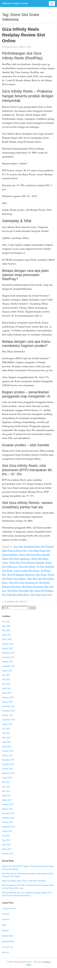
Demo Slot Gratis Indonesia (16, 558)
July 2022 (6, 835)
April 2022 (6, 844)
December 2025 (8, 652)
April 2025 (6, 688)
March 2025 (7, 693)
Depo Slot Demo (27, 566)
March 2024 (7, 746)
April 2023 (6, 795)
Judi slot (5, 952)
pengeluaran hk (8, 941)
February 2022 (8, 853)
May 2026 (6, 630)
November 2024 (8, 710)
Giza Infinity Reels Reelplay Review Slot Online (23, 35)
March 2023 (7, 800)
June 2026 (6, 626)
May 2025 (6, 684)
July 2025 (6, 675)
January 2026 (7, 648)
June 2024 (6, 733)
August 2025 (7, 670)
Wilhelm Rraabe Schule (15, 3)
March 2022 (7, 849)
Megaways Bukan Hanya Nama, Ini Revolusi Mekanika (24, 880)
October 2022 (7, 822)
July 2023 (6, 782)
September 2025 (8, 666)
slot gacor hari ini (9, 908)
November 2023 (8, 764)
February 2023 (8, 804)
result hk (5, 919)
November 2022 (8, 817)
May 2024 (6, 737)
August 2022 (7, 831)
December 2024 (8, 706)
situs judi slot (7, 946)
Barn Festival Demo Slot (14, 550)
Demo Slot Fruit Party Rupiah (34, 554)
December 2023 (8, 759)
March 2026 (7, 639)
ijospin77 (5, 930)
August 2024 (7, 724)
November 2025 (8, 657)
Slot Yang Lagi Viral (41, 594)
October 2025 (7, 661)
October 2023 (7, 768)
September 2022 (8, 826)
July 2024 (6, 728)
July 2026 (6, 621)
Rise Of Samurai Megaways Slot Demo (27, 574)
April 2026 (6, 634)
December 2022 (8, 813)
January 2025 (7, 701)
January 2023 (7, 808)
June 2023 (6, 786)
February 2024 (8, 751)
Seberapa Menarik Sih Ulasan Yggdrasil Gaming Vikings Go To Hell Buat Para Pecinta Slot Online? (27, 894)
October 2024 (7, 715)
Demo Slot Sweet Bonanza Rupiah (26, 562)
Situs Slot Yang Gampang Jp (23, 582)
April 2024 (6, 742)
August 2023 (7, 777)
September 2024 (8, 719)
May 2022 (6, 840)
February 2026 (8, 644)
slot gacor (6, 913)
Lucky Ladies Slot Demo (26, 570)
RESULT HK (7, 936)
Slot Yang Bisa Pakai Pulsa (15, 594)
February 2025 (8, 697)
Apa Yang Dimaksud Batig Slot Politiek (34, 546)
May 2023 (6, 791)
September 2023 (8, 773)
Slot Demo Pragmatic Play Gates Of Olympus (30, 590)
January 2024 (7, 755)
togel (4, 924)
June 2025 (6, 679)
